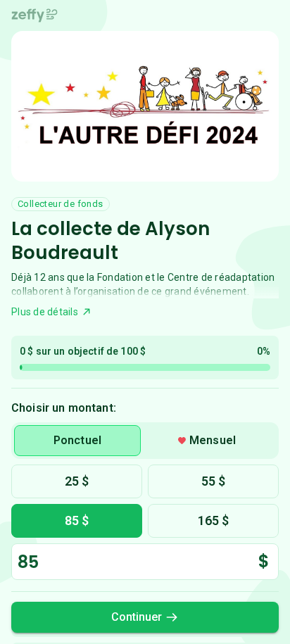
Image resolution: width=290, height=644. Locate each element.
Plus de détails (44, 311)
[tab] (77, 440)
